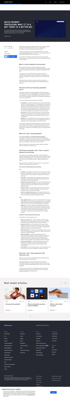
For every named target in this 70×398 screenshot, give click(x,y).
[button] (50, 2)
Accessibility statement (56, 380)
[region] (35, 392)
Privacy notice (38, 382)
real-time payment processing (38, 136)
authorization (35, 93)
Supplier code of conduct (56, 378)
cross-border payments (24, 53)
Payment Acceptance (7, 53)
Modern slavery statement (57, 376)
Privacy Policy (30, 394)
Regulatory (38, 384)
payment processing (23, 270)
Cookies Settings (39, 386)
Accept (53, 392)
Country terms (38, 380)
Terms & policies (39, 376)
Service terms (38, 378)
